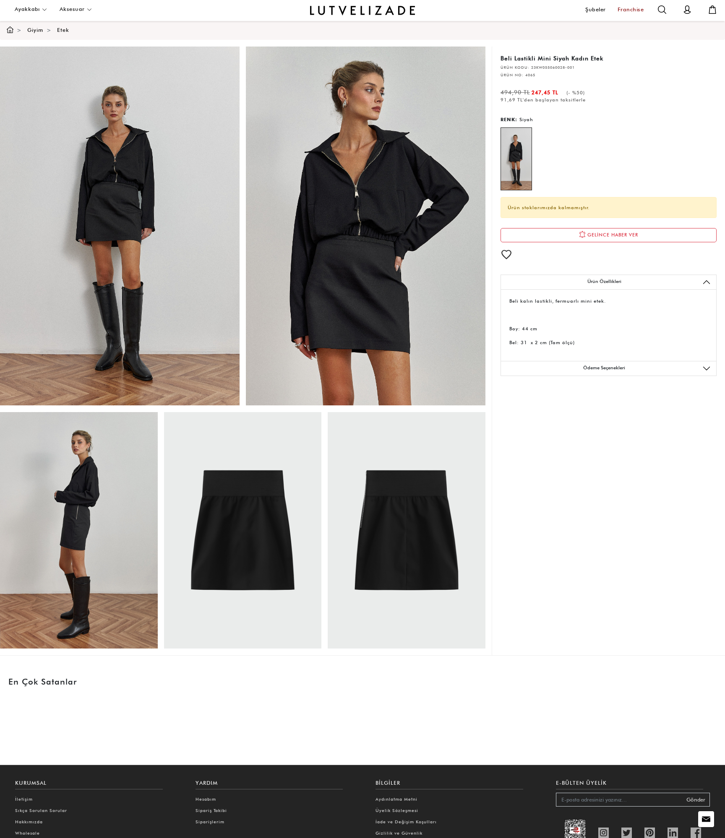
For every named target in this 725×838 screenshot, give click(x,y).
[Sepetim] (712, 9)
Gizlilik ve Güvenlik (399, 832)
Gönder (695, 799)
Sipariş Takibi (211, 810)
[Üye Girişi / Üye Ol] (687, 9)
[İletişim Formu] (706, 819)
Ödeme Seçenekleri (604, 368)
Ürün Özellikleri (604, 281)
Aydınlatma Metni (396, 799)
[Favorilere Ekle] (506, 254)
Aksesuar (73, 9)
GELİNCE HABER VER (612, 235)
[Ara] (662, 9)
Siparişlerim (210, 821)
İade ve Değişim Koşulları (406, 821)
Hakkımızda (29, 821)
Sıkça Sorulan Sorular (41, 810)
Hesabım (206, 799)
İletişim (24, 799)
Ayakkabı (28, 9)
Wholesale (27, 832)
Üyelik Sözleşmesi (397, 810)
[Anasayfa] (10, 30)
